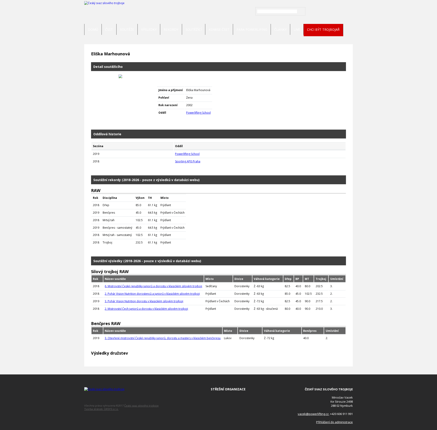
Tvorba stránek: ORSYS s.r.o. (101, 409)
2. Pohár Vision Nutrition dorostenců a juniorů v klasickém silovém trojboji (152, 294)
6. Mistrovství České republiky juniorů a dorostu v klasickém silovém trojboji (153, 286)
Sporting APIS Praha (187, 161)
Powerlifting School (198, 113)
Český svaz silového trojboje (141, 405)
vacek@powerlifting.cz (313, 414)
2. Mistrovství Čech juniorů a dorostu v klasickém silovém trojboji (146, 309)
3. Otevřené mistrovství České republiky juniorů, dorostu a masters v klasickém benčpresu (163, 338)
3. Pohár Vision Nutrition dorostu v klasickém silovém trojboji (144, 301)
